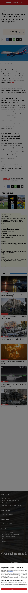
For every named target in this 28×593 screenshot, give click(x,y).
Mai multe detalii (10, 571)
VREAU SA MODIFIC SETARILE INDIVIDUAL (14, 591)
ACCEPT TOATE (14, 589)
